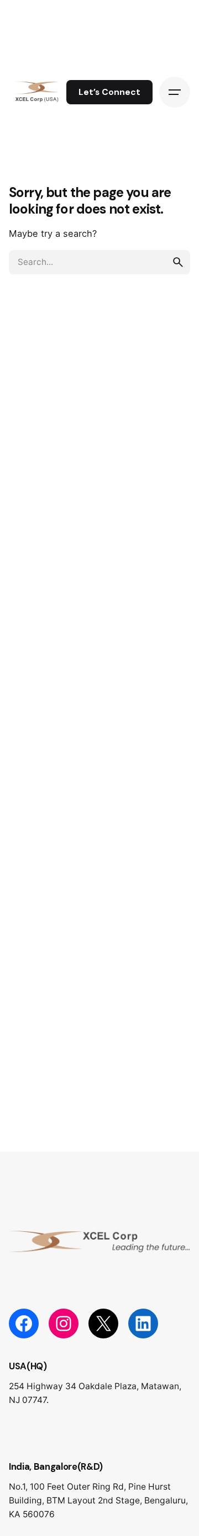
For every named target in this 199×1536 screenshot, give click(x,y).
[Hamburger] (174, 92)
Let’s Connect (109, 92)
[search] (178, 262)
